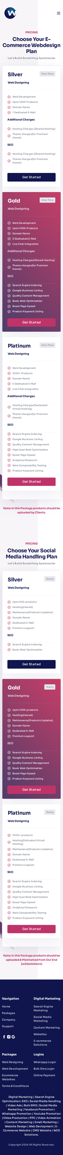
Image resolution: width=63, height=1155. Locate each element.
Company (8, 1019)
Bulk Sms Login (44, 1068)
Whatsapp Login (45, 1062)
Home (6, 1006)
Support (8, 1026)
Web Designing (12, 1062)
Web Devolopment (15, 1068)
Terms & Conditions (15, 1086)
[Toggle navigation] (58, 13)
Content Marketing (47, 1027)
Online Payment (44, 1075)
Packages (8, 1013)
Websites (40, 1034)
